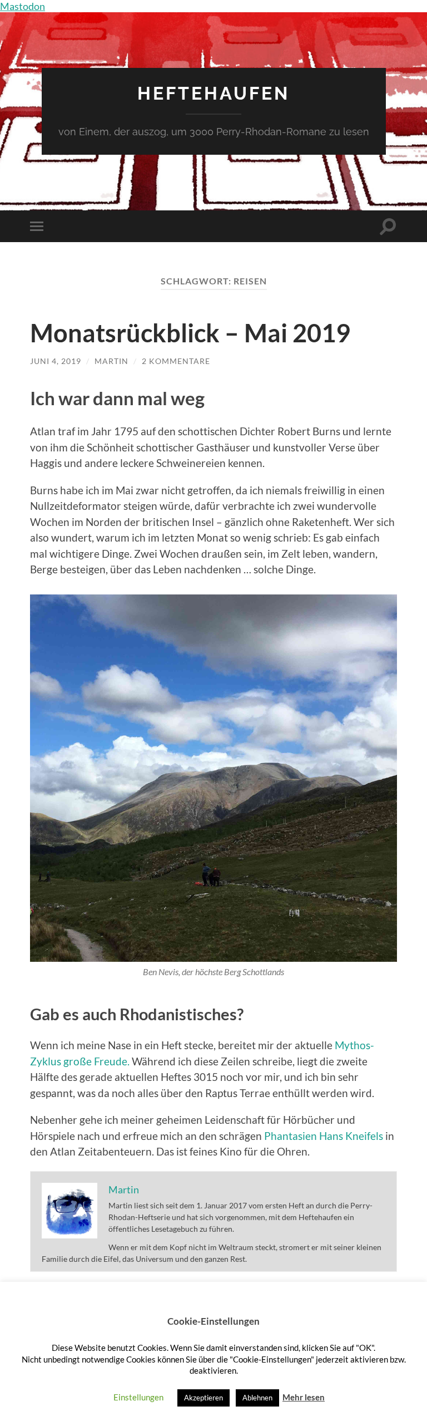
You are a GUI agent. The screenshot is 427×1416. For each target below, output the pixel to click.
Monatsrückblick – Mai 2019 (190, 333)
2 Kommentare (176, 361)
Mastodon (22, 6)
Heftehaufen (213, 93)
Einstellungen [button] (138, 1397)
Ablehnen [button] (257, 1397)
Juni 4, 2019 (55, 361)
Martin (111, 361)
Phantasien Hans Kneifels (322, 1135)
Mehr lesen (303, 1397)
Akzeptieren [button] (203, 1397)
